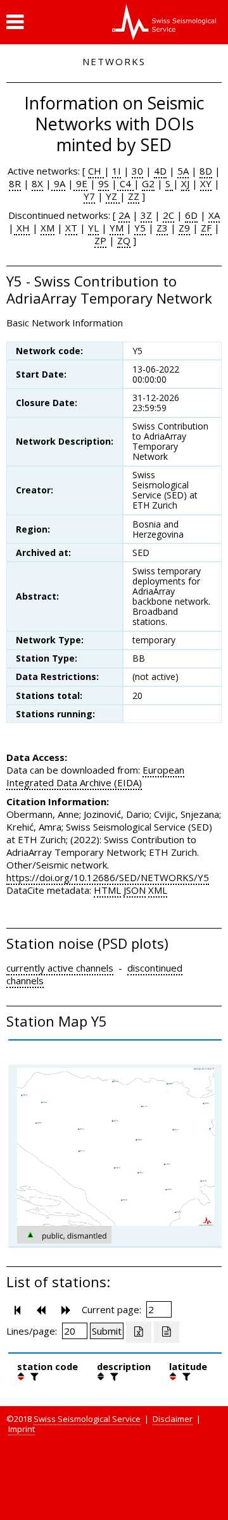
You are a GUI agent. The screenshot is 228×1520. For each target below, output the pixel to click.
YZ (113, 196)
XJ (185, 183)
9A (58, 183)
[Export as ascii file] (166, 1332)
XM (47, 227)
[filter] (33, 1376)
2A (124, 215)
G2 (148, 183)
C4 (125, 183)
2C (168, 215)
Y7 (89, 196)
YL (93, 227)
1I (116, 170)
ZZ (133, 196)
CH (96, 170)
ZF (206, 227)
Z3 (162, 227)
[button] (14, 22)
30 (137, 170)
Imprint (21, 1429)
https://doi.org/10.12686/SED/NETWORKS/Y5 (107, 877)
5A (183, 170)
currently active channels (59, 967)
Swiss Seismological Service (87, 1418)
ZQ (123, 240)
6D (191, 215)
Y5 (140, 227)
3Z (146, 215)
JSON (135, 890)
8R (15, 183)
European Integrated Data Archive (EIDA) (95, 776)
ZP (100, 240)
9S (103, 183)
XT (71, 227)
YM (117, 227)
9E (80, 183)
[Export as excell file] (138, 1332)
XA (214, 215)
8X (37, 183)
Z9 (184, 227)
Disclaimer (173, 1418)
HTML (107, 890)
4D (160, 170)
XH (22, 227)
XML (157, 890)
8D (206, 170)
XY (206, 183)
